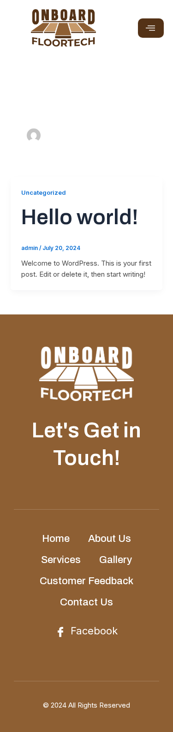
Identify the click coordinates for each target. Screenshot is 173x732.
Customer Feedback (86, 581)
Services (61, 559)
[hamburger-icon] (151, 28)
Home (56, 538)
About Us (109, 538)
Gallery (115, 559)
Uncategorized (43, 192)
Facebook (93, 631)
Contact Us (86, 602)
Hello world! (79, 217)
